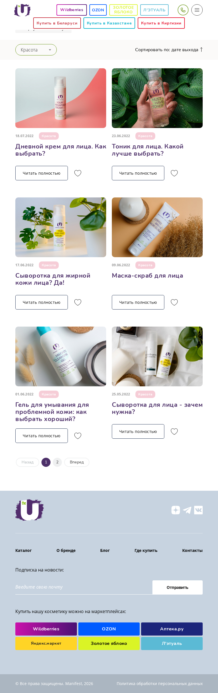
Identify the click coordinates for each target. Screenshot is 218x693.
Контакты (192, 550)
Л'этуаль (154, 10)
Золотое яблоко (123, 10)
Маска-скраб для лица (147, 275)
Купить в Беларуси (57, 23)
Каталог (23, 550)
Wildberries (46, 629)
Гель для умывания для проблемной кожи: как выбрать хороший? (52, 412)
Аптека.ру (172, 629)
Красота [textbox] (29, 50)
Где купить (146, 550)
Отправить (177, 587)
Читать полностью (41, 173)
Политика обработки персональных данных (160, 683)
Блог (105, 550)
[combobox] (36, 49)
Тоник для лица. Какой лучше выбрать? (148, 150)
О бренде (66, 550)
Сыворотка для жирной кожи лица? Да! (52, 279)
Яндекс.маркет (46, 643)
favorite (78, 173)
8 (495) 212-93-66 (182, 10)
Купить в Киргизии (161, 23)
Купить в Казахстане (109, 23)
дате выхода (184, 50)
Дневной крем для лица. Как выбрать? (60, 150)
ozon (98, 10)
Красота (49, 136)
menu (197, 10)
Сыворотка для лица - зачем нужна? (157, 408)
